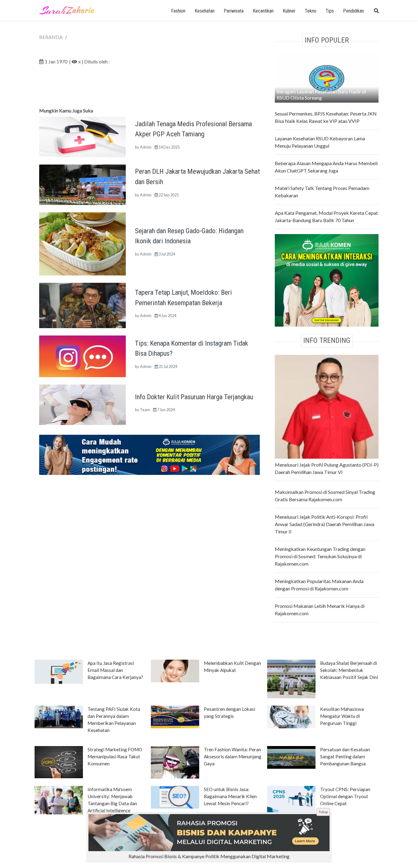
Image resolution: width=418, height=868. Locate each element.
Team (145, 409)
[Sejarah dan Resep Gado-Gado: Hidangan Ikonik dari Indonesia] (82, 243)
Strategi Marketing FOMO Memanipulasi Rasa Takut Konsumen (115, 756)
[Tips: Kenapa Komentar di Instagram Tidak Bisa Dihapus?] (82, 355)
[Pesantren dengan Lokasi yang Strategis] (175, 716)
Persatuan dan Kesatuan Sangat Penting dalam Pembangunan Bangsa (345, 756)
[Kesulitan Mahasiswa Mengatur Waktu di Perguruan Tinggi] (291, 716)
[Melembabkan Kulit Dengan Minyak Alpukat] (175, 670)
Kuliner (289, 11)
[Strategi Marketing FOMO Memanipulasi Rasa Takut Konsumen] (59, 761)
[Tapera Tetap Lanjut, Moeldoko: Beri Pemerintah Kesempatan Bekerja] (82, 305)
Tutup (323, 811)
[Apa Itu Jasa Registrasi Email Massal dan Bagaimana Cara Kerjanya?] (59, 671)
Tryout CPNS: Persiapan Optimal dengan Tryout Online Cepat (345, 796)
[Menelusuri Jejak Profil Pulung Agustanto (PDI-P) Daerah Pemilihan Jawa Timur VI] (327, 406)
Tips (330, 11)
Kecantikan (263, 11)
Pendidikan (353, 11)
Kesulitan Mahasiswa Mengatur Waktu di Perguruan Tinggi (342, 716)
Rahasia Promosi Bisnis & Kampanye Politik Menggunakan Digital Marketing (209, 856)
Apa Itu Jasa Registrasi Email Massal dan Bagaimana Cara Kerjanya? (115, 670)
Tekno (310, 11)
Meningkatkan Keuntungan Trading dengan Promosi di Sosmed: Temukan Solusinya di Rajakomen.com (320, 556)
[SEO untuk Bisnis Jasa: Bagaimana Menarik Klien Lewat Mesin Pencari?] (175, 796)
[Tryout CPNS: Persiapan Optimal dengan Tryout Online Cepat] (291, 798)
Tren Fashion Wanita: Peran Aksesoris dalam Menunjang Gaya (232, 756)
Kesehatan (205, 11)
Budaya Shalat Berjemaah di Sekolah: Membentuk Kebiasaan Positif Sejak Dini (349, 670)
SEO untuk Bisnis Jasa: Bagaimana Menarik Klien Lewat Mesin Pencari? (230, 796)
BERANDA (51, 37)
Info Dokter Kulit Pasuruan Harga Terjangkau (194, 397)
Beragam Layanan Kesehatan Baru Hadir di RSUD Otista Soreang (321, 94)
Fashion (178, 11)
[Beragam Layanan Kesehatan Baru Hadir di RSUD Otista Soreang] (327, 78)
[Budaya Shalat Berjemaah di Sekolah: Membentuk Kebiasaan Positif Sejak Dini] (291, 678)
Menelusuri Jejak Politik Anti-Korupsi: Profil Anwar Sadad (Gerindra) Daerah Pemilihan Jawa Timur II (324, 524)
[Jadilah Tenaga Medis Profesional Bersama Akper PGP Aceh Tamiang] (82, 136)
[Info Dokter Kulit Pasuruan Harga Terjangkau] (82, 404)
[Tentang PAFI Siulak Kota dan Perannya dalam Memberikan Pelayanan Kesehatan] (59, 716)
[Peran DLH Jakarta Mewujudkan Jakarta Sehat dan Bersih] (82, 184)
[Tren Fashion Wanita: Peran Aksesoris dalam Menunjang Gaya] (175, 761)
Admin (145, 147)
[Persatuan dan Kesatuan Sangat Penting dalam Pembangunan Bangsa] (291, 756)
